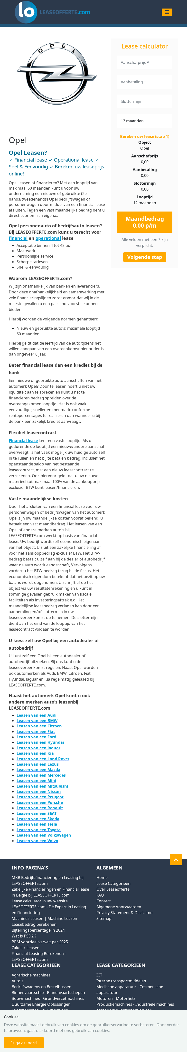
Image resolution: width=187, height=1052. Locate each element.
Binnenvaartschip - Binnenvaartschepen (48, 992)
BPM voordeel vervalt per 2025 (40, 942)
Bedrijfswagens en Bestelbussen (41, 986)
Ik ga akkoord (24, 1042)
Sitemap (104, 918)
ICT (99, 975)
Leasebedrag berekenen (34, 924)
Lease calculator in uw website (40, 901)
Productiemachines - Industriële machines (135, 1004)
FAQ (100, 895)
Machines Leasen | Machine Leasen (44, 918)
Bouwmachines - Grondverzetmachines (48, 998)
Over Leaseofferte (113, 889)
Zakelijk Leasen (25, 947)
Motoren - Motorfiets (116, 998)
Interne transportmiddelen (121, 981)
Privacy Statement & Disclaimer (125, 912)
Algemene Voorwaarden (118, 906)
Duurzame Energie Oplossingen (41, 1004)
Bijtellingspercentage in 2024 (38, 930)
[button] (176, 859)
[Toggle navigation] (167, 12)
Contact (103, 901)
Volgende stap (144, 257)
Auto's (17, 981)
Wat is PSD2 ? (24, 936)
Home (102, 877)
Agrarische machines (31, 975)
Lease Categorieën (113, 883)
